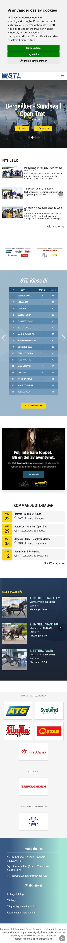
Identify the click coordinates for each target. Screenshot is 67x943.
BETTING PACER (43, 651)
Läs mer (22, 128)
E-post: (29, 875)
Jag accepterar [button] (33, 48)
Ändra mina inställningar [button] (33, 60)
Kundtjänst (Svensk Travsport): (26, 859)
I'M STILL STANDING (45, 624)
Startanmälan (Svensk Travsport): (28, 868)
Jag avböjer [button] (33, 54)
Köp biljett (43, 128)
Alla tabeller (31, 406)
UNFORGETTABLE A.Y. (46, 598)
